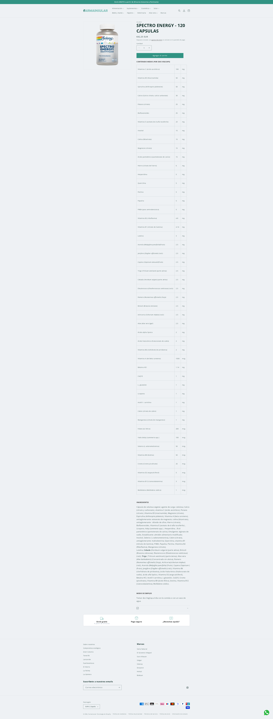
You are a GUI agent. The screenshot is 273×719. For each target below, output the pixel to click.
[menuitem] (118, 8)
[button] (179, 10)
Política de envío (165, 714)
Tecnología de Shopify (104, 714)
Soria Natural (142, 649)
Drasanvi (140, 668)
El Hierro (86, 667)
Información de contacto (180, 714)
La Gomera (87, 674)
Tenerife (86, 656)
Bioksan (140, 675)
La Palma (86, 671)
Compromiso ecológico (92, 648)
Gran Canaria (88, 652)
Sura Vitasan (142, 657)
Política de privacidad (135, 714)
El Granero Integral (144, 653)
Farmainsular (92, 714)
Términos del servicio (151, 714)
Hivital (139, 671)
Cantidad (139, 43)
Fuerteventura (88, 663)
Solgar (139, 660)
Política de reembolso (119, 714)
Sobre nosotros (89, 644)
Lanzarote (87, 659)
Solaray (140, 664)
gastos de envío (157, 40)
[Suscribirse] (119, 687)
